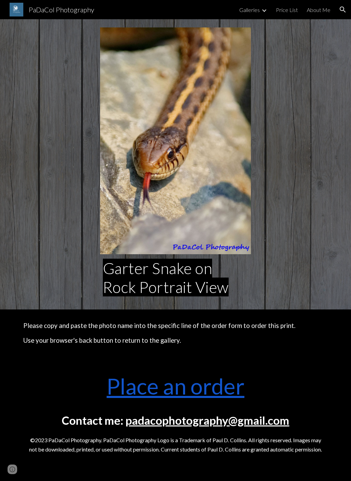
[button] (343, 9)
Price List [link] (287, 10)
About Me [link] (318, 10)
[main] (175, 277)
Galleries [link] (249, 10)
